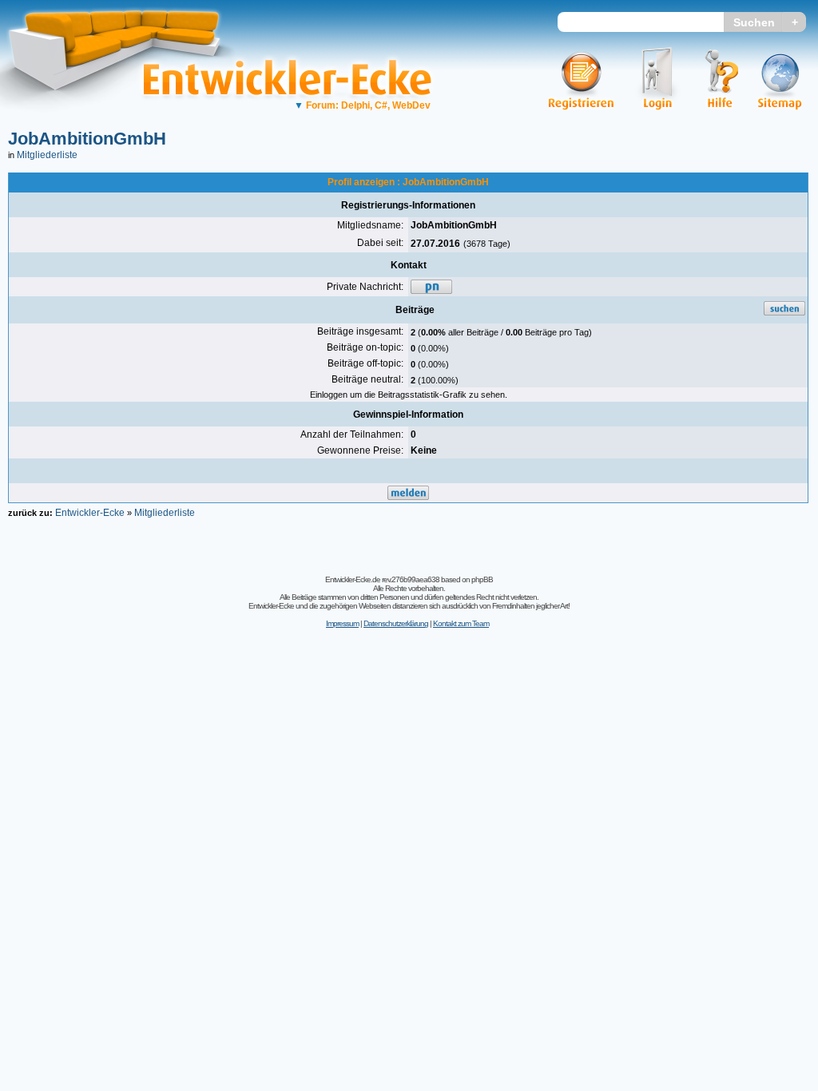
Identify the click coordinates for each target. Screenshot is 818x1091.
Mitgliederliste (47, 155)
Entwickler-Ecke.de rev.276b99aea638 (382, 579)
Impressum (342, 623)
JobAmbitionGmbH (87, 139)
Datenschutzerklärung (395, 623)
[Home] (126, 124)
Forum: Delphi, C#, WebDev (362, 105)
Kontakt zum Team (461, 623)
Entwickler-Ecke (90, 512)
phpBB (482, 579)
